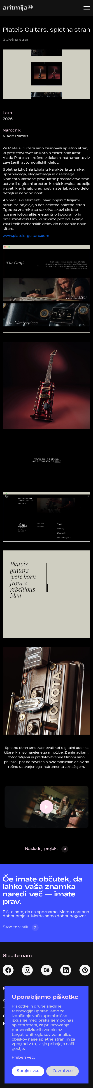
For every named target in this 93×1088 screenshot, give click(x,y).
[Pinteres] (84, 970)
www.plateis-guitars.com (26, 236)
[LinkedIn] (65, 970)
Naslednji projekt (41, 849)
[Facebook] (8, 970)
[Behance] (46, 970)
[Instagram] (27, 970)
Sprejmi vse (28, 1071)
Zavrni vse (63, 1071)
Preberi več (23, 1058)
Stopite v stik (15, 927)
